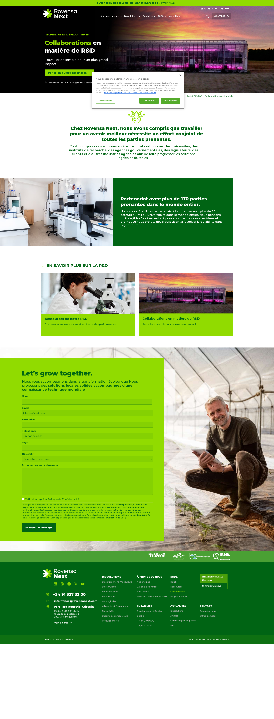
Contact (206, 606)
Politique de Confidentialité (63, 499)
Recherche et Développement (68, 34)
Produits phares (110, 621)
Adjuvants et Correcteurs (115, 606)
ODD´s (140, 616)
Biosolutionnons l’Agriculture (117, 582)
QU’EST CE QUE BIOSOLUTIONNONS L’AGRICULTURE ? (126, 3)
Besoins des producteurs (115, 616)
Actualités (178, 606)
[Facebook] (208, 8)
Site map (49, 640)
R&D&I (174, 576)
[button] (207, 16)
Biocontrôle (108, 611)
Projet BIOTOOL (145, 621)
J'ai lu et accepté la (52, 499)
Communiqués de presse (183, 620)
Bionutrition (108, 596)
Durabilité (144, 606)
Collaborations (177, 591)
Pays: (25, 443)
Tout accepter (170, 100)
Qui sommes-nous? (147, 586)
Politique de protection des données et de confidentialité (130, 93)
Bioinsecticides (110, 591)
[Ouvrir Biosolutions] (139, 16)
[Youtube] (216, 8)
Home (52, 82)
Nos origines (143, 582)
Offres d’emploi (207, 616)
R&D (172, 625)
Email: (26, 408)
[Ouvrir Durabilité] (154, 16)
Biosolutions (111, 576)
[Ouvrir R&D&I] (166, 16)
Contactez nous (208, 611)
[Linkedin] (201, 8)
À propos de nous (149, 576)
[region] (138, 90)
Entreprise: (28, 420)
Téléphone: (29, 431)
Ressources (176, 586)
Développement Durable (150, 611)
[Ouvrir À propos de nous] (121, 16)
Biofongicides (109, 601)
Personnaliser (105, 100)
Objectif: (28, 454)
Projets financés (178, 596)
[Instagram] (205, 8)
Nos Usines (143, 591)
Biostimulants (109, 586)
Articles (174, 616)
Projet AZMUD (144, 625)
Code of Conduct (65, 640)
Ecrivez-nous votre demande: (41, 465)
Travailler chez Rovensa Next (152, 596)
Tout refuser (149, 100)
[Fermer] (180, 75)
